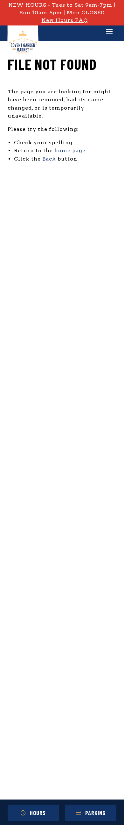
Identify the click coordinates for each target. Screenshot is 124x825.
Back (49, 159)
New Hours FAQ (65, 20)
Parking (95, 812)
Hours (38, 812)
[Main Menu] (109, 32)
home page (70, 150)
